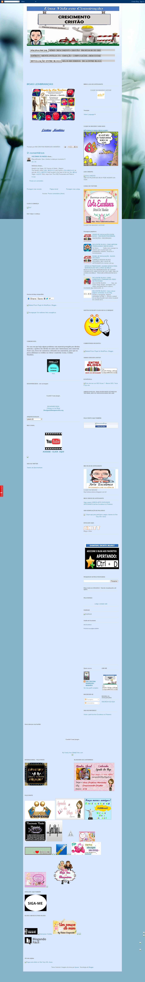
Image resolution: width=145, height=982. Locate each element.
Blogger (91, 967)
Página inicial (54, 189)
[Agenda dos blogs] (69, 819)
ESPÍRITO (35, 56)
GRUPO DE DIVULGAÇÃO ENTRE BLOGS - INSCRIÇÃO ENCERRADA (103, 235)
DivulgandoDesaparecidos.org (53, 410)
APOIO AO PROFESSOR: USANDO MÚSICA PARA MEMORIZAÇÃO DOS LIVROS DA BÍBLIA (101, 267)
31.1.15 (34, 162)
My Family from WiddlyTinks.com (72, 752)
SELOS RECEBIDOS (71, 61)
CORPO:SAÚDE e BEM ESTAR (87, 56)
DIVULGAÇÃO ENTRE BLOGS (46, 61)
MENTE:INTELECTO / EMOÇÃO (56, 56)
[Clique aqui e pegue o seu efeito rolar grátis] (144, 933)
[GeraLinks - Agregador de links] (61, 854)
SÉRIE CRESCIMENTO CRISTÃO (64, 50)
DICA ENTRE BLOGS (91, 61)
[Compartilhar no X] (73, 147)
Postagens (89, 699)
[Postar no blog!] (71, 147)
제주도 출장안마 (42, 172)
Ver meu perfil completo (91, 688)
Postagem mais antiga (73, 189)
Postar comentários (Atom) (56, 193)
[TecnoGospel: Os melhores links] (41, 312)
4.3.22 (33, 177)
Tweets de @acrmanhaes (34, 467)
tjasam (77, 967)
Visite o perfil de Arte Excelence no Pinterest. (98, 714)
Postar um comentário (36, 181)
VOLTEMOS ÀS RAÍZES (39, 156)
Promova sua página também (91, 628)
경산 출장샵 (73, 172)
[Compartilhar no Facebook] (75, 147)
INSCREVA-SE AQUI (108, 702)
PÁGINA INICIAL (39, 50)
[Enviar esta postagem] (64, 147)
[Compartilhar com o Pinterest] (77, 147)
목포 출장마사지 (69, 170)
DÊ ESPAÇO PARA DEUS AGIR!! (96, 130)
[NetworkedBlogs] (101, 423)
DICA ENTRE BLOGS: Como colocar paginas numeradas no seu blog (103, 292)
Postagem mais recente (34, 189)
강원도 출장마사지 (49, 170)
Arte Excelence (88, 624)
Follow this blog (101, 426)
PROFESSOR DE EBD (91, 50)
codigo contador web (101, 604)
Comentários (90, 703)
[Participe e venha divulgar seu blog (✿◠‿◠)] (86, 854)
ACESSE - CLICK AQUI (53, 452)
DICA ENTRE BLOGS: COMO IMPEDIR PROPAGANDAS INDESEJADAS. (104, 245)
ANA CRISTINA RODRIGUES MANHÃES (91, 683)
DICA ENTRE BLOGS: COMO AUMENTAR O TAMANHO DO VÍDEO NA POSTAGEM (104, 279)
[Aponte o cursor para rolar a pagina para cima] (140, 943)
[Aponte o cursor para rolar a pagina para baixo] (140, 950)
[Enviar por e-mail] (69, 147)
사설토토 (38, 174)
